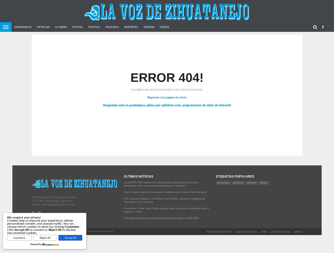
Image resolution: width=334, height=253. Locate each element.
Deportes (131, 27)
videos (298, 232)
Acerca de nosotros (219, 232)
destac (264, 183)
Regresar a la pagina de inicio (167, 97)
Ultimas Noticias (281, 232)
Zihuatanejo (23, 27)
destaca (251, 183)
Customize (19, 237)
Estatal (77, 27)
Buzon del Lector (246, 232)
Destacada (223, 183)
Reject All (45, 237)
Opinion (149, 27)
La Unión (61, 27)
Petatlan (43, 27)
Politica (94, 27)
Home (264, 232)
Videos (164, 27)
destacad (238, 183)
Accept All (70, 237)
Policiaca (112, 27)
